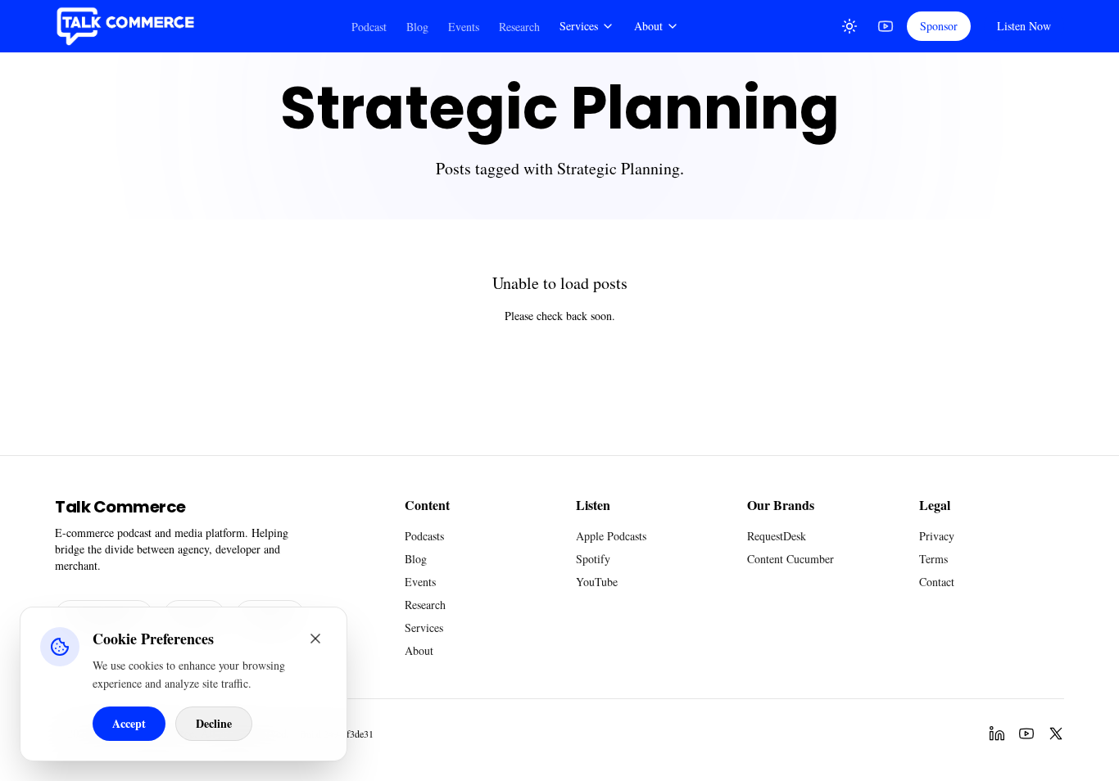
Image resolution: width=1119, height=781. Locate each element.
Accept (129, 723)
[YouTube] (885, 26)
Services (579, 26)
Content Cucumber (790, 559)
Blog (417, 26)
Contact (936, 581)
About (648, 26)
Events (463, 26)
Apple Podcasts (611, 536)
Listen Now (1024, 26)
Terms (933, 559)
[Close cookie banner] (315, 638)
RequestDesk (776, 536)
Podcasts (424, 536)
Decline (214, 723)
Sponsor (939, 26)
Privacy (936, 536)
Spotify (593, 559)
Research (519, 26)
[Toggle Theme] (849, 26)
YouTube (597, 581)
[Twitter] (1056, 733)
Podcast (369, 26)
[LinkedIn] (997, 733)
